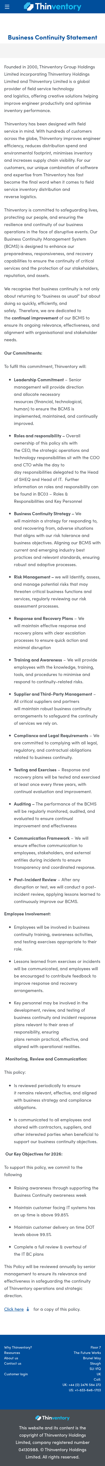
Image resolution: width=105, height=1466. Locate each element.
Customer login (16, 1373)
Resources (12, 1352)
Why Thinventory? (18, 1347)
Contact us (12, 1363)
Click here (14, 1309)
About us (11, 1357)
